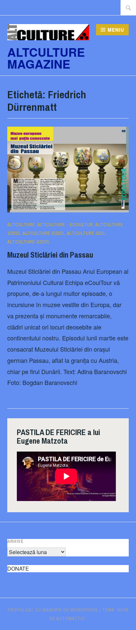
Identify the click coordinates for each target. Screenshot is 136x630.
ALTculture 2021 (86, 233)
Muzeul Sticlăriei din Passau (50, 254)
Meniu (116, 29)
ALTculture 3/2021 (28, 242)
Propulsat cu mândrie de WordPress (53, 610)
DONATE (18, 568)
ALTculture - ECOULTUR (65, 225)
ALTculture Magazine (46, 57)
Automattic (70, 618)
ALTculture (21, 225)
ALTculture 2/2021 (43, 233)
